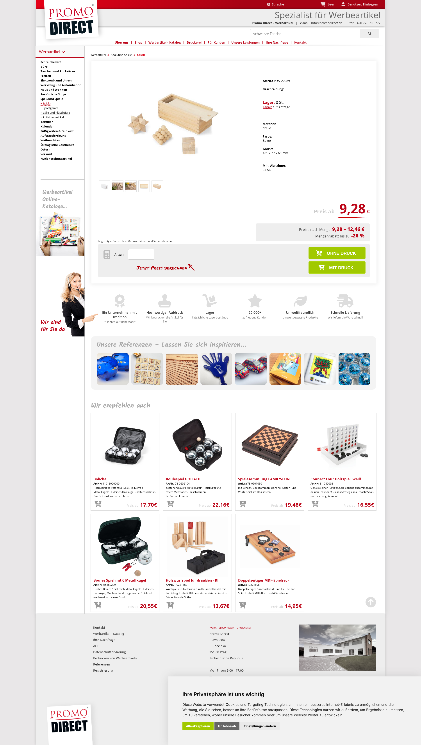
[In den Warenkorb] (98, 504)
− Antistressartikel (52, 117)
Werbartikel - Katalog (164, 42)
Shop (138, 42)
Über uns (121, 42)
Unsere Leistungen (245, 42)
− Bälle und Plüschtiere (55, 113)
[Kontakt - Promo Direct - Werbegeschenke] (337, 670)
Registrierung (103, 670)
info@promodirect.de (327, 23)
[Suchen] (369, 33)
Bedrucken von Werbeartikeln (115, 658)
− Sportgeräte (49, 108)
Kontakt (300, 42)
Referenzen (101, 664)
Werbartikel (50, 51)
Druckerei (194, 42)
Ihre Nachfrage (277, 42)
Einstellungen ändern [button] (260, 726)
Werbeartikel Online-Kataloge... (57, 199)
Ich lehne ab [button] (227, 726)
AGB (96, 646)
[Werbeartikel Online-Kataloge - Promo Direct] (63, 255)
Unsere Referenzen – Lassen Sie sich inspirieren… (171, 345)
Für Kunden (216, 42)
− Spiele (45, 103)
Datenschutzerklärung (109, 652)
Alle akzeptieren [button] (198, 726)
